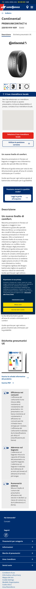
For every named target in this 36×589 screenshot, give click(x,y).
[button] (32, 7)
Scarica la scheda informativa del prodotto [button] (13, 377)
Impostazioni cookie (18, 299)
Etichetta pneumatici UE (22, 34)
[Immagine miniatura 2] (13, 86)
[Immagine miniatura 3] (20, 86)
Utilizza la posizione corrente (16, 143)
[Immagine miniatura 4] (27, 86)
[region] (18, 294)
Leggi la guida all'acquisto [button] (16, 197)
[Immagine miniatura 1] (7, 86)
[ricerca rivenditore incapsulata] (27, 7)
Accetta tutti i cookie (18, 310)
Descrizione (6, 34)
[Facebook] (6, 535)
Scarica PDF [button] (6, 383)
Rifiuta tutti (18, 304)
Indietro (8, 13)
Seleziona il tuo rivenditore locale (18, 135)
